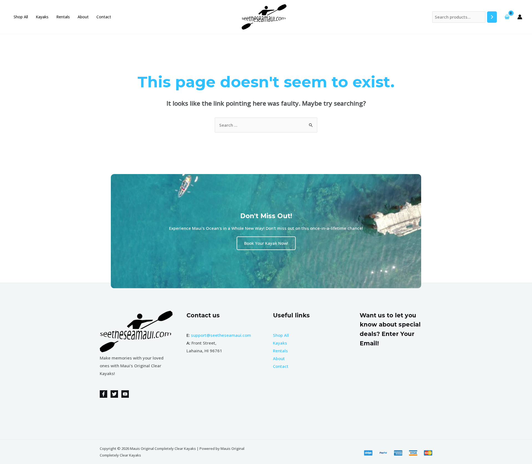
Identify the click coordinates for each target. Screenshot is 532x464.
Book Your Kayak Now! (266, 243)
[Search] (492, 17)
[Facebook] (103, 394)
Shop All (21, 16)
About (83, 16)
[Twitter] (114, 394)
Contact (103, 16)
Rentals (63, 16)
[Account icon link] (519, 16)
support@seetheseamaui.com (221, 335)
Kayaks (42, 16)
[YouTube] (125, 394)
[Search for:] (266, 125)
